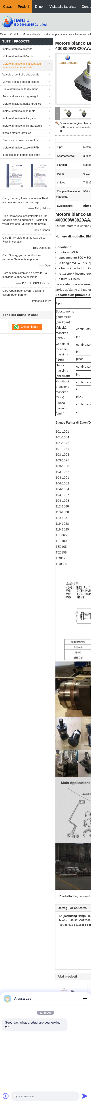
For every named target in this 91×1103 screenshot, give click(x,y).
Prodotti (23, 6)
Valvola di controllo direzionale (20, 74)
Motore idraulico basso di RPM (20, 147)
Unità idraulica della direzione (20, 89)
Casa (3, 34)
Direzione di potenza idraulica (20, 140)
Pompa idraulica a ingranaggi (20, 96)
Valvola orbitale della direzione (21, 81)
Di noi (39, 6)
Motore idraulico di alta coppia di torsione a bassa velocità (22, 65)
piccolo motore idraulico (16, 133)
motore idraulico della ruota (18, 111)
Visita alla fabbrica (62, 6)
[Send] (84, 1096)
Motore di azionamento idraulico (21, 103)
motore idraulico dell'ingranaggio (22, 125)
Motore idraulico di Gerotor (18, 56)
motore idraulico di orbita (17, 49)
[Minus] (84, 998)
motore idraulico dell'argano (19, 118)
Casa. (7, 6)
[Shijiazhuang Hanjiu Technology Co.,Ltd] (24, 21)
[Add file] (6, 1096)
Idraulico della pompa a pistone (21, 154)
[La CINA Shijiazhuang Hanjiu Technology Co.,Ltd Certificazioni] (14, 175)
